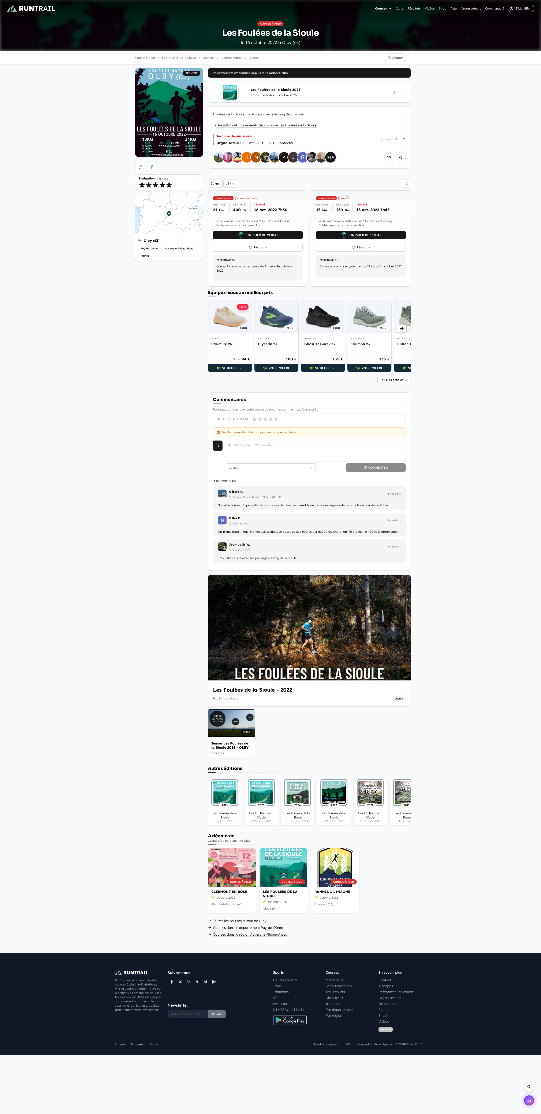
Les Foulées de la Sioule (280, 894)
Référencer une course (396, 992)
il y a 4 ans (394, 493)
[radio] (142, 184)
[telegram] (205, 981)
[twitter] (180, 981)
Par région (334, 1015)
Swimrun (280, 1004)
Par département (339, 1009)
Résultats (414, 8)
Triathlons (281, 992)
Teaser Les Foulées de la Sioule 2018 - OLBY (230, 745)
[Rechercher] (529, 1087)
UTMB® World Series (289, 1009)
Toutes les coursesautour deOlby (239, 921)
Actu (454, 8)
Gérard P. (236, 492)
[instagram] (188, 981)
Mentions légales (326, 1044)
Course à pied (145, 58)
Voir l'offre (232, 368)
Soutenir (385, 1029)
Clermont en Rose (229, 892)
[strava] (197, 981)
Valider (217, 1014)
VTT (276, 998)
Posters (384, 1009)
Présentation (225, 260)
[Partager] (401, 157)
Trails (277, 986)
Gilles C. (235, 518)
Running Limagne (332, 892)
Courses (381, 8)
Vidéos (430, 8)
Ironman (333, 1004)
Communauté (494, 8)
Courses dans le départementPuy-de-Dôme (248, 927)
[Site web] (140, 167)
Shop (442, 8)
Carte (399, 8)
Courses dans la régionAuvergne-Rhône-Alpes (250, 934)
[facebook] (152, 167)
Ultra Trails (334, 998)
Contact (384, 980)
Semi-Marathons (339, 986)
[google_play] (214, 981)
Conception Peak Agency (375, 1044)
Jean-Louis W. (239, 544)
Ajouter (397, 58)
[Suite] (402, 328)
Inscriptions (387, 1004)
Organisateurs (471, 8)
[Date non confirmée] (213, 897)
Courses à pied (285, 980)
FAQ (347, 1044)
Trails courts (335, 992)
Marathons (334, 980)
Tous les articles (391, 380)
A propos (385, 986)
